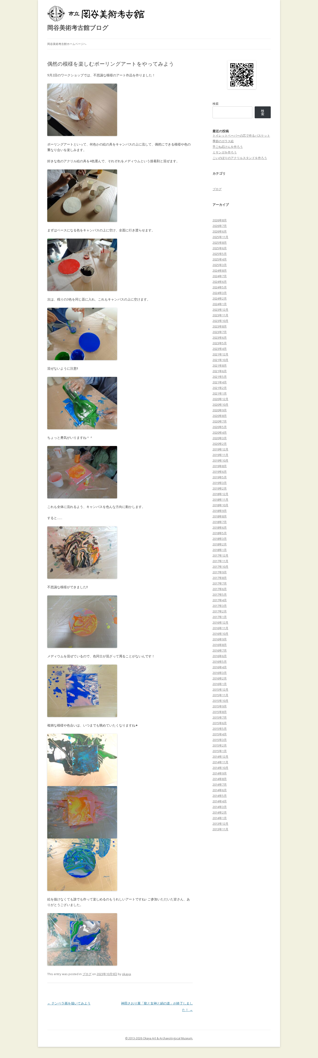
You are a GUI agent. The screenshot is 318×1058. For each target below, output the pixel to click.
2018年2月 (220, 544)
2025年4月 (220, 259)
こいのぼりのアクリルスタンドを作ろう (240, 158)
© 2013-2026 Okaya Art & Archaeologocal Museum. (159, 1038)
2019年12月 (220, 449)
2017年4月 (220, 600)
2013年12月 (220, 823)
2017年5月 (220, 594)
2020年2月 (220, 444)
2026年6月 (220, 231)
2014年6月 (220, 790)
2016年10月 (220, 634)
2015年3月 (220, 740)
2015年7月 (220, 717)
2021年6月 (220, 371)
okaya (126, 974)
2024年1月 (220, 304)
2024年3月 (220, 293)
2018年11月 (220, 499)
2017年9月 (220, 572)
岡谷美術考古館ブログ (77, 27)
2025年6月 (220, 248)
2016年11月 (220, 628)
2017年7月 (220, 583)
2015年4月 (220, 734)
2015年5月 (220, 729)
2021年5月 (220, 377)
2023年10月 (220, 321)
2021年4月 (220, 382)
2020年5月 (220, 427)
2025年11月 (220, 237)
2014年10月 (220, 768)
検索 (216, 103)
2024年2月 (220, 298)
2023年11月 (220, 315)
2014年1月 (220, 818)
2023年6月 (220, 337)
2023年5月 (220, 343)
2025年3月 (220, 265)
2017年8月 (220, 578)
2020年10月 (220, 404)
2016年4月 (220, 667)
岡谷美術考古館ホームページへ (66, 44)
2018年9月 (220, 511)
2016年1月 (220, 684)
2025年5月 (220, 254)
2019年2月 (220, 488)
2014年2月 (220, 812)
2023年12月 (220, 310)
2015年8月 (220, 712)
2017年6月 (220, 589)
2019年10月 (220, 460)
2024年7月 (220, 276)
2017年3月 (220, 606)
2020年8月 (220, 416)
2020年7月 (220, 421)
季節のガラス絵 (223, 141)
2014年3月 (220, 807)
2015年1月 (220, 751)
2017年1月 (220, 617)
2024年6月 (220, 282)
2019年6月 (220, 472)
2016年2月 (220, 678)
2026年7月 (220, 226)
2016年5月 (220, 661)
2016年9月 (220, 639)
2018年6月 (220, 527)
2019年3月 (220, 483)
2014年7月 (220, 784)
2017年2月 (220, 611)
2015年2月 (220, 745)
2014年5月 (220, 796)
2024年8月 (220, 270)
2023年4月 (220, 349)
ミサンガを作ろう (225, 152)
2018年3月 (220, 539)
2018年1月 (220, 550)
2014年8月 (220, 779)
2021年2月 (220, 388)
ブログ (86, 974)
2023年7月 (220, 332)
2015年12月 (220, 689)
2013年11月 (220, 829)
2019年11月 (220, 455)
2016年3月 (220, 673)
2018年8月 (220, 516)
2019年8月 (220, 466)
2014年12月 (220, 756)
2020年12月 (220, 399)
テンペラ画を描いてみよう (69, 1003)
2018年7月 (220, 522)
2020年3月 (220, 438)
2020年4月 (220, 432)
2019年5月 (220, 477)
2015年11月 (220, 695)
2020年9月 (220, 410)
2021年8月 (220, 365)
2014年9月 (220, 773)
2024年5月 (220, 287)
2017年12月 (220, 555)
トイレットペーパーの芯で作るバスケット (241, 135)
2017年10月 (220, 566)
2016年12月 (220, 622)
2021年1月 (220, 393)
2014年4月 (220, 801)
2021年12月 (220, 354)
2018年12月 (220, 494)
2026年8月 (220, 220)
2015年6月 (220, 723)
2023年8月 (220, 326)
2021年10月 (220, 360)
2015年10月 (220, 701)
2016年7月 (220, 650)
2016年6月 (220, 656)
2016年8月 (220, 645)
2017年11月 (220, 561)
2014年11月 (220, 762)
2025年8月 (220, 242)
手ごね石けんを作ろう (228, 147)
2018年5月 (220, 533)
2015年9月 (220, 706)
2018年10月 (220, 505)
